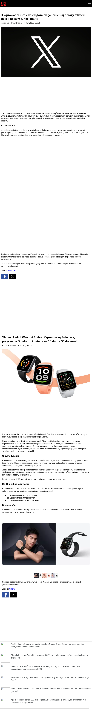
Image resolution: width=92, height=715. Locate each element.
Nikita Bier (12, 271)
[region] (46, 95)
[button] (4, 276)
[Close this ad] (90, 707)
